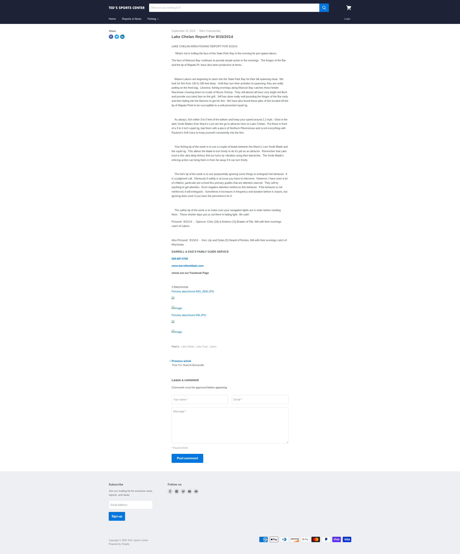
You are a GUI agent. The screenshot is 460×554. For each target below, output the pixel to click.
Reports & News (131, 18)
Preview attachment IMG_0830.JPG (193, 291)
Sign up (117, 516)
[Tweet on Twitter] (117, 37)
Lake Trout (202, 346)
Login (347, 18)
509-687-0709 (180, 258)
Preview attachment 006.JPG (189, 315)
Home (112, 18)
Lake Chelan (187, 346)
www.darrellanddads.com (188, 265)
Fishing (152, 18)
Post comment (187, 458)
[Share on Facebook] (111, 37)
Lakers (213, 346)
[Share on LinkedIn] (122, 37)
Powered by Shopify (119, 544)
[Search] (324, 8)
